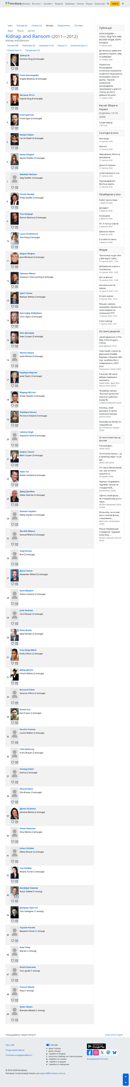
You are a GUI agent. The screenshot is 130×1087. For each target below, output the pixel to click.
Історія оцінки (108, 297)
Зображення (64, 25)
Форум (89, 3)
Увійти (115, 3)
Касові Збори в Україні (108, 111)
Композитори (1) (79, 45)
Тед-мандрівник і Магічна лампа (107, 184)
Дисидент (105, 209)
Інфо (10, 25)
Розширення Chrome (97, 1059)
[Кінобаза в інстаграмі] (96, 1052)
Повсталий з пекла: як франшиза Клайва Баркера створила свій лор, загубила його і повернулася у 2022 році (110, 360)
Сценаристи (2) (46, 45)
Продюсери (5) (32, 50)
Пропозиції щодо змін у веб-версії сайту (110, 258)
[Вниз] (126, 1083)
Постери (78, 25)
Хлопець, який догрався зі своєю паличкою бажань (108, 412)
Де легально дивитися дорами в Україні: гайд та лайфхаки (110, 55)
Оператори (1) (14, 50)
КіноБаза (13, 3)
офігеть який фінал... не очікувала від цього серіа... (110, 501)
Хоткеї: (54, 1045)
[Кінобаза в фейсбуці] (90, 1052)
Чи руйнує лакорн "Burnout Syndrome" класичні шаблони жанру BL (110, 396)
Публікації (25, 3)
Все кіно (36, 3)
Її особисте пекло (107, 240)
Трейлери (70, 3)
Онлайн (47, 3)
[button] (13, 69)
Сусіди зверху (105, 124)
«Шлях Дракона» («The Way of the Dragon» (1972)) (110, 341)
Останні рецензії (109, 331)
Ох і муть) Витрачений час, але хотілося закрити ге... (110, 472)
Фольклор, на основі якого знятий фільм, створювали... (109, 518)
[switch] (48, 1045)
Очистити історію (114, 1034)
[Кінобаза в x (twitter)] (102, 1052)
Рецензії (59, 3)
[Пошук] (108, 4)
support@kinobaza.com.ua (52, 1073)
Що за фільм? (108, 278)
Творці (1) (62, 45)
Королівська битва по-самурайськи (110, 425)
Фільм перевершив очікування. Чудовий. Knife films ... (110, 534)
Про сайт (10, 1045)
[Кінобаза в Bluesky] (114, 1052)
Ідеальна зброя (107, 233)
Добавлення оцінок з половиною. (109, 269)
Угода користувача (15, 1050)
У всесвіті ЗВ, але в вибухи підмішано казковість (109, 380)
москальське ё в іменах (108, 288)
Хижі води (106, 140)
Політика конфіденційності (19, 1055)
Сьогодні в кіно (108, 133)
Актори (49, 25)
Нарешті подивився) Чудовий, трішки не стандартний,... (109, 486)
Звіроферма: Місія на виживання (109, 157)
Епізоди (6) (22, 25)
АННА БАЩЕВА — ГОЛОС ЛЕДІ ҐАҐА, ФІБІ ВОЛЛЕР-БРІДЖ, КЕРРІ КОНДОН (110, 39)
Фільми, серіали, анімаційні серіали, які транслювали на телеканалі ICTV (110, 310)
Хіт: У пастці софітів (108, 225)
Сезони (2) (37, 25)
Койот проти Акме (108, 201)
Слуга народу (108, 322)
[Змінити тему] (123, 3)
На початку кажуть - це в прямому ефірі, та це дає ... (110, 458)
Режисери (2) (28, 45)
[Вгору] (126, 1077)
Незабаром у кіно (110, 194)
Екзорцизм (105, 217)
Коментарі (100, 3)
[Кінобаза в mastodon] (108, 1052)
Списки (80, 3)
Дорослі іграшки (107, 166)
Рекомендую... (106, 447)
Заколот (106, 147)
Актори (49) (12, 45)
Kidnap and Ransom (42, 36)
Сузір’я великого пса (109, 174)
